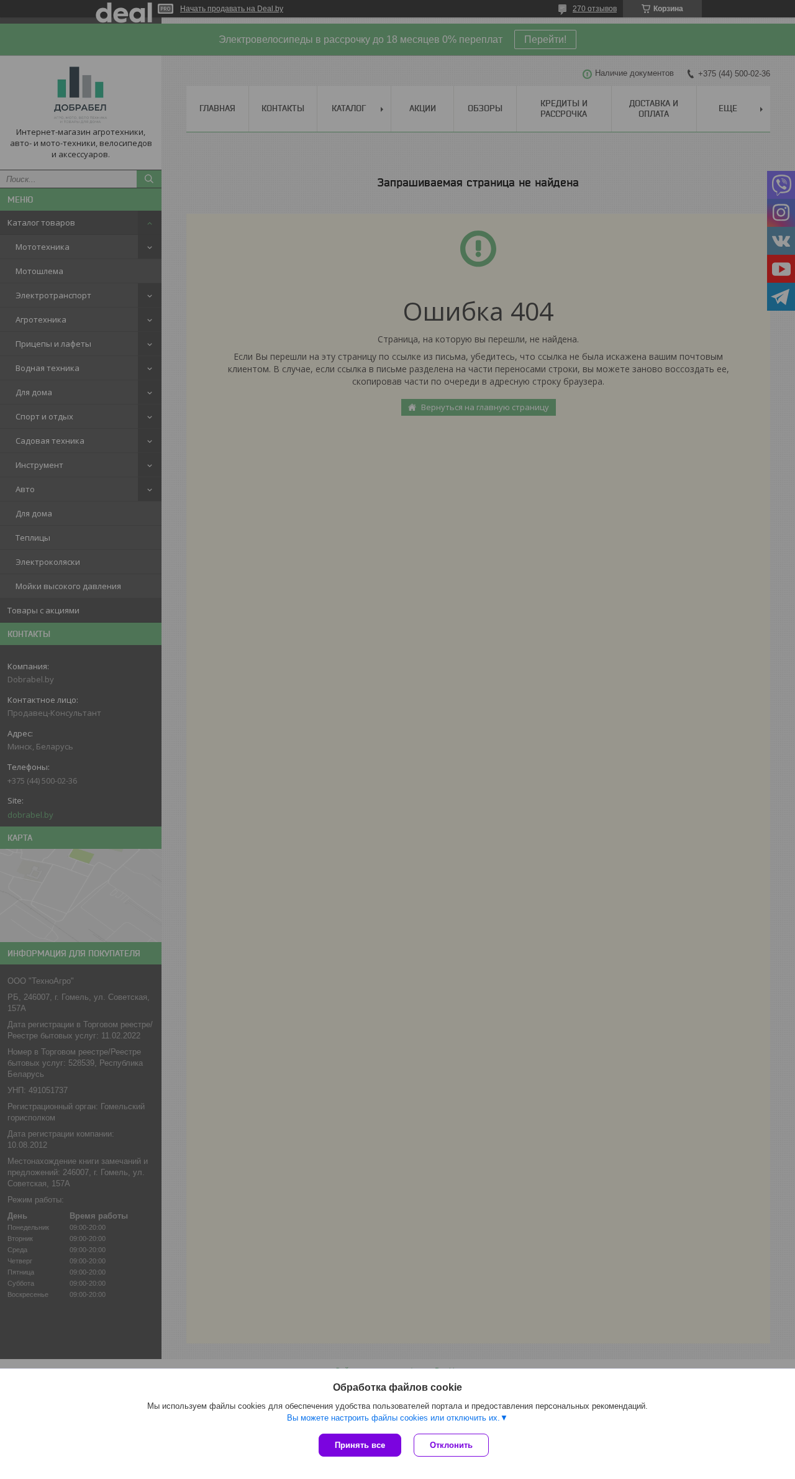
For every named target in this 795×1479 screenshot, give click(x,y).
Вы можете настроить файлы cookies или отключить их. (393, 1417)
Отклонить (451, 1445)
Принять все (360, 1445)
